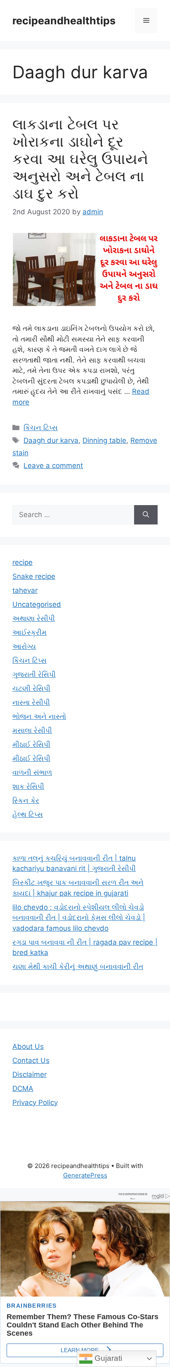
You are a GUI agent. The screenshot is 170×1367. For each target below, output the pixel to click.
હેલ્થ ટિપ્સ (27, 814)
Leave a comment (53, 465)
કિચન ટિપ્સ (41, 428)
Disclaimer (29, 1074)
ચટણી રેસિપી (31, 688)
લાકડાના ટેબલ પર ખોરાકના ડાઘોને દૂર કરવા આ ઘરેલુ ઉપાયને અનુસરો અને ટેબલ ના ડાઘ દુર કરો (80, 158)
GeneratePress (85, 1175)
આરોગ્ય (24, 646)
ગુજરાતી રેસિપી (34, 674)
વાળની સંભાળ (32, 772)
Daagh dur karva (51, 440)
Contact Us (31, 1060)
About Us (28, 1046)
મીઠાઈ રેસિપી (31, 744)
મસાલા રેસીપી (32, 730)
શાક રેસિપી (28, 786)
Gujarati (107, 1358)
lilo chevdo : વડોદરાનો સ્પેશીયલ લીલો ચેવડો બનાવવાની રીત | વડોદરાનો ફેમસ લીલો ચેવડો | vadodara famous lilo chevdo (78, 917)
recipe (22, 562)
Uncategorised (36, 604)
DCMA (22, 1088)
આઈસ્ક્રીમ (29, 632)
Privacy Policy (35, 1102)
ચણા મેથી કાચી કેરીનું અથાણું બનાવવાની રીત (77, 966)
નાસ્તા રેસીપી (31, 702)
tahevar (25, 590)
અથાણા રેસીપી (33, 618)
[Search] (146, 515)
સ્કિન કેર (25, 800)
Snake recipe (33, 576)
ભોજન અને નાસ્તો (39, 716)
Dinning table (104, 440)
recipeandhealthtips (64, 20)
